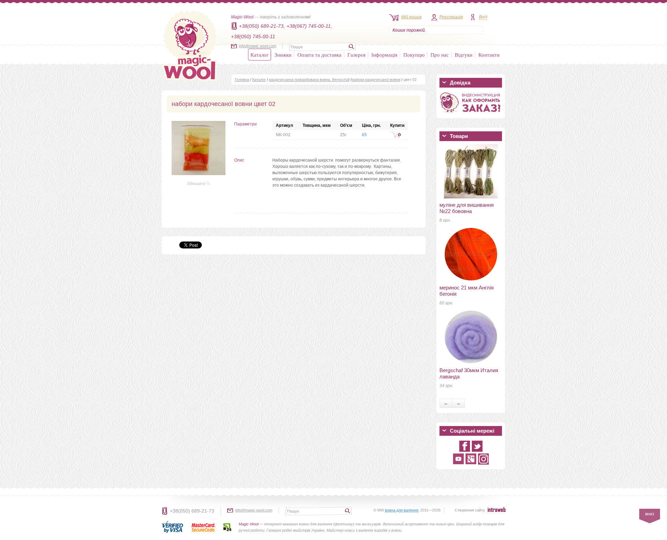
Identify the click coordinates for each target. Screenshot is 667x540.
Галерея (356, 54)
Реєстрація (451, 17)
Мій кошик (411, 17)
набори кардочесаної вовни (376, 79)
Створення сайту (470, 510)
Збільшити (196, 183)
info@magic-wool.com (257, 46)
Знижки (282, 54)
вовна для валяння (401, 510)
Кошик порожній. (409, 30)
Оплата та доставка (319, 54)
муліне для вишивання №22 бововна (466, 208)
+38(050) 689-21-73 (192, 511)
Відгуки (463, 54)
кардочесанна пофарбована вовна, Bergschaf (309, 79)
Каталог (259, 54)
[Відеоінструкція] (470, 114)
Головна (242, 79)
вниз (649, 514)
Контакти (489, 54)
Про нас (439, 54)
